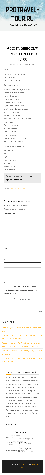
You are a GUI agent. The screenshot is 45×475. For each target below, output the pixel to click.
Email (6, 260)
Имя (6, 248)
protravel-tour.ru (22, 14)
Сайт (6, 272)
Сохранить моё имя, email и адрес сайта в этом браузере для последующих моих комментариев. (21, 289)
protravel (32, 64)
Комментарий (10, 213)
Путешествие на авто (18, 188)
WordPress (23, 464)
